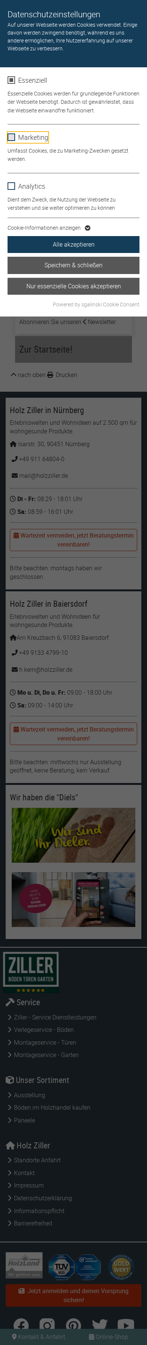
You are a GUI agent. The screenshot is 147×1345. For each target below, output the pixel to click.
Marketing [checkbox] (33, 137)
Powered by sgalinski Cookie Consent (96, 304)
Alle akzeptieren (74, 244)
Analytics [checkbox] (31, 186)
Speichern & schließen (73, 265)
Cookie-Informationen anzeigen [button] (45, 227)
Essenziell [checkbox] (32, 80)
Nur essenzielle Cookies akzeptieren (73, 286)
